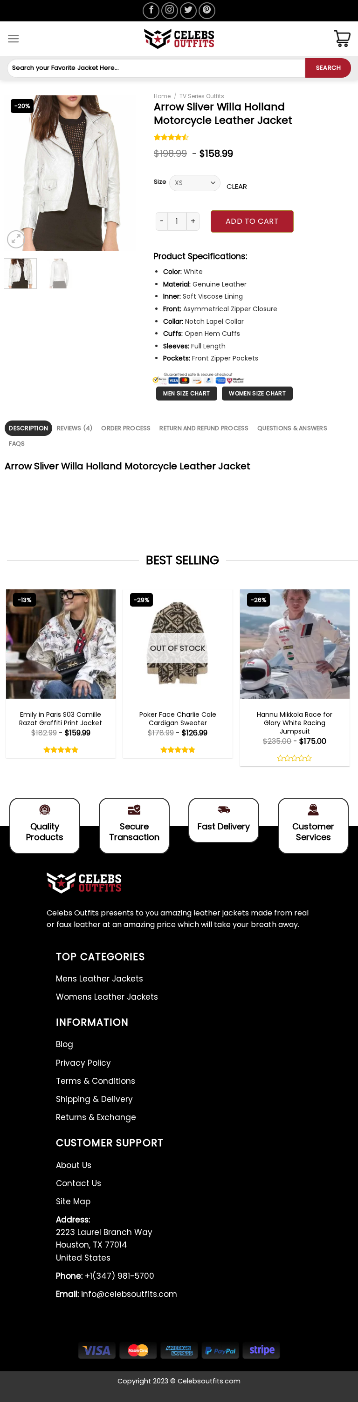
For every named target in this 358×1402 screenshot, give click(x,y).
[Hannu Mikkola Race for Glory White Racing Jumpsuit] (295, 644)
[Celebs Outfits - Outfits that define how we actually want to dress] (179, 39)
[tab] (28, 428)
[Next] (121, 173)
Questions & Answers (292, 428)
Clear (237, 186)
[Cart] (342, 38)
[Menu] (13, 39)
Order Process (126, 428)
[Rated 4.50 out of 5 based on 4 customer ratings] (171, 138)
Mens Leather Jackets (99, 978)
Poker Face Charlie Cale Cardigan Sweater (177, 718)
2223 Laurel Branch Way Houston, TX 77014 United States (104, 1238)
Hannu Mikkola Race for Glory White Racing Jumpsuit (294, 723)
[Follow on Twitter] (188, 10)
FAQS (17, 443)
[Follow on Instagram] (169, 10)
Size (160, 182)
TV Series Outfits (201, 96)
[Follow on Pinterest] (207, 10)
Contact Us (78, 1183)
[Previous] (18, 173)
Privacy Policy (83, 1062)
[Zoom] (16, 239)
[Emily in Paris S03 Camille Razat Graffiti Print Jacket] (61, 644)
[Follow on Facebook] (151, 10)
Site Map (73, 1201)
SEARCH (328, 67)
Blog (64, 1044)
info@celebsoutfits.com (116, 1294)
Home (162, 96)
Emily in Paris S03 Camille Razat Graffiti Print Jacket (60, 718)
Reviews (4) (75, 428)
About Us (73, 1165)
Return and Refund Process (203, 428)
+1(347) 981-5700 (105, 1276)
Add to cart (252, 221)
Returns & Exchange (96, 1117)
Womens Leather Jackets (107, 996)
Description (28, 428)
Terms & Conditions (95, 1081)
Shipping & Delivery (94, 1099)
